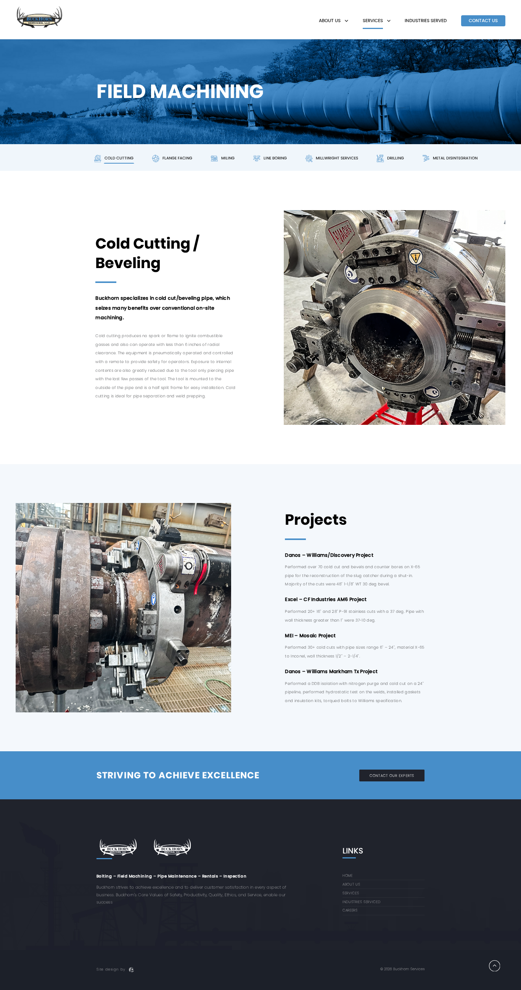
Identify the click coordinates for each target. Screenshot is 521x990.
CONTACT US (483, 21)
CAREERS (350, 910)
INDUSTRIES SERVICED (361, 901)
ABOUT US (351, 884)
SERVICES (351, 892)
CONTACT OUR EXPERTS (392, 775)
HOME (348, 875)
